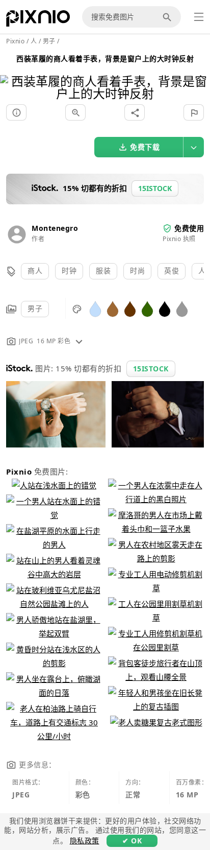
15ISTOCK (151, 368)
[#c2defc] (95, 308)
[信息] (16, 112)
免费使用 (189, 228)
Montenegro (55, 228)
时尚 (137, 270)
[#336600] (147, 308)
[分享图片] (134, 112)
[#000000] (164, 308)
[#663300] (130, 308)
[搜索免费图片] (168, 17)
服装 (103, 270)
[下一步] (198, 74)
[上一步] (11, 74)
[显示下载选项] (193, 147)
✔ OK (132, 840)
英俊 (171, 270)
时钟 (69, 270)
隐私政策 (84, 840)
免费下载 (145, 147)
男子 (35, 308)
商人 (35, 270)
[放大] (75, 112)
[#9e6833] (112, 308)
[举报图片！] (193, 112)
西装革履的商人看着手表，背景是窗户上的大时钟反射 (105, 58)
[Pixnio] (38, 20)
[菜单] (198, 17)
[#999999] (182, 308)
